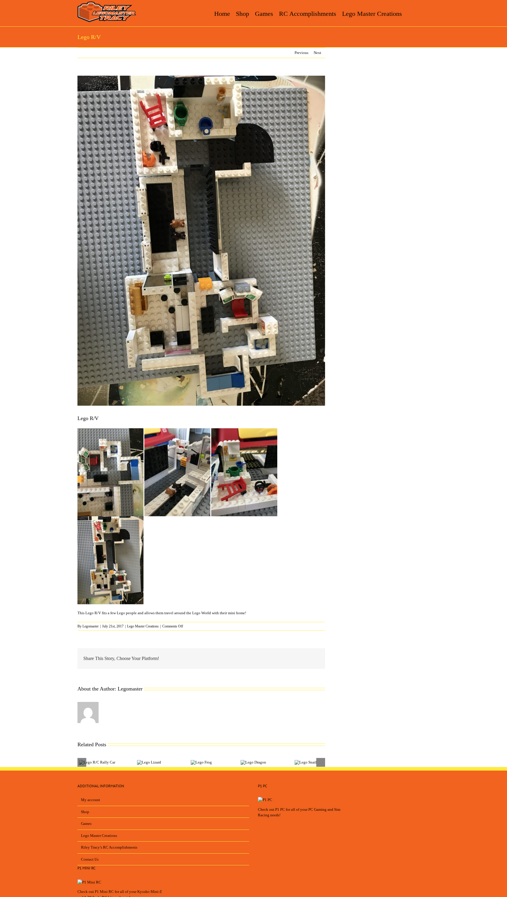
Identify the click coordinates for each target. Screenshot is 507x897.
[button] (421, 13)
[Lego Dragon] (253, 762)
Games (86, 823)
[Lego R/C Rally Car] (97, 762)
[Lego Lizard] (149, 762)
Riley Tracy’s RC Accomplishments (109, 847)
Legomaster (90, 626)
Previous (301, 52)
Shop (85, 812)
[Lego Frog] (201, 762)
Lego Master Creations (143, 626)
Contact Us (90, 859)
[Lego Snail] (306, 762)
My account (90, 800)
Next (317, 52)
